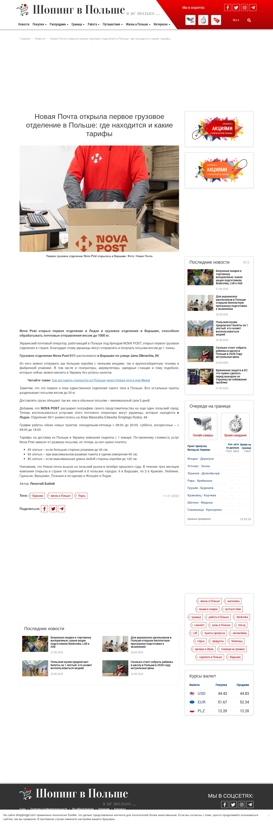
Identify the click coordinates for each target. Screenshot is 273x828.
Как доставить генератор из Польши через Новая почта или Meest (101, 380)
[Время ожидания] (203, 20)
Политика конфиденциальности (48, 809)
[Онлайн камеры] (190, 20)
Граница (77, 24)
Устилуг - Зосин (198, 466)
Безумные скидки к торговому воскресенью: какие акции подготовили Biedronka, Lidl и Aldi (71, 641)
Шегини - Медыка (199, 502)
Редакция (104, 809)
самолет (199, 625)
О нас (23, 809)
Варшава (37, 496)
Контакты (120, 809)
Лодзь (82, 496)
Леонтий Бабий (42, 483)
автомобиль (240, 633)
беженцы (237, 641)
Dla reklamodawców (83, 809)
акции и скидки (208, 609)
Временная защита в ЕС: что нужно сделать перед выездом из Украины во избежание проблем (232, 376)
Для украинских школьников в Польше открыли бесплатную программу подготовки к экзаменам (151, 641)
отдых (201, 641)
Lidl (195, 633)
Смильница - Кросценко (204, 510)
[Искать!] (249, 20)
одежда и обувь (204, 649)
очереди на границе (233, 649)
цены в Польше (221, 625)
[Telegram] (252, 7)
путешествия (233, 609)
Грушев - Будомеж (200, 488)
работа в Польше (219, 617)
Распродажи (58, 24)
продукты (218, 641)
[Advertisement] (136, 76)
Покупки (39, 24)
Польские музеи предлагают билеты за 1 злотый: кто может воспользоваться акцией (71, 665)
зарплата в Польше (210, 657)
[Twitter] (236, 7)
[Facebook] (227, 7)
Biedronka (242, 617)
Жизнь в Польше (137, 24)
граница (196, 617)
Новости (23, 24)
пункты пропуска (214, 633)
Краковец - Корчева (201, 495)
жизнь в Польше (61, 496)
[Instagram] (244, 7)
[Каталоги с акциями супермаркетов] (216, 20)
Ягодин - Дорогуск (200, 459)
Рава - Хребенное (199, 481)
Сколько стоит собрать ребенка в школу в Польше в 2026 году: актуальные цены (152, 665)
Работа (93, 24)
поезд (241, 625)
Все (246, 262)
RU (235, 20)
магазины (234, 601)
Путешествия (112, 24)
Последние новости (209, 262)
